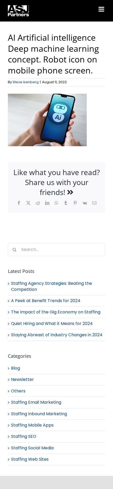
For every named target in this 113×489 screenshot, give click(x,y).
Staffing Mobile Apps (32, 425)
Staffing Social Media (32, 448)
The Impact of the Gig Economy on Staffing (55, 312)
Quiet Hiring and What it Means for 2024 (52, 323)
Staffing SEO (23, 436)
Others (18, 391)
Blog (15, 368)
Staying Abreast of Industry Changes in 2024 (56, 335)
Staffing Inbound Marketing (39, 414)
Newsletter (22, 379)
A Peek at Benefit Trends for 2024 (45, 301)
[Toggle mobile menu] (102, 9)
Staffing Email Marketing (36, 402)
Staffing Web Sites (30, 459)
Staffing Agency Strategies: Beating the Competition (51, 286)
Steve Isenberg (26, 82)
